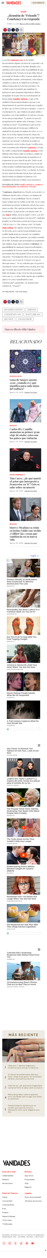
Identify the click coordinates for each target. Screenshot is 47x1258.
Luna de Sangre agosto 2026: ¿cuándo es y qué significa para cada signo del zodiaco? (24, 384)
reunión (8, 319)
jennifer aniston (13, 309)
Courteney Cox (12, 314)
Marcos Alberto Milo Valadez (30, 24)
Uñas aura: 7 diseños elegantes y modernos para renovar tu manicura (23, 1067)
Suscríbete (38, 3)
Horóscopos (16, 376)
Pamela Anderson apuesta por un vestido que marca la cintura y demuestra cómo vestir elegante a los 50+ (24, 1108)
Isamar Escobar (31, 392)
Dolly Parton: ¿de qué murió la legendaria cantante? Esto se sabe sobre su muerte (25, 1087)
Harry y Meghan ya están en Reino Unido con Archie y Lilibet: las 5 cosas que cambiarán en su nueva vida (25, 533)
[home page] (14, 3)
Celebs (23, 12)
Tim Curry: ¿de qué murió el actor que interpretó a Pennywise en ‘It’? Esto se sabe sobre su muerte (25, 483)
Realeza (13, 426)
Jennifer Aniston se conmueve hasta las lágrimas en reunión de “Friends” (22, 185)
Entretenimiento (17, 475)
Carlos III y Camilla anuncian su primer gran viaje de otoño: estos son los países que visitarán (25, 433)
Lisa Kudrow (25, 319)
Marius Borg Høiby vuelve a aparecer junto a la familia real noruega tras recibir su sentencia (25, 1096)
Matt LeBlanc (32, 314)
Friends (31, 309)
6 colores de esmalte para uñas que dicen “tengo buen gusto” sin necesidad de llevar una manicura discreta (24, 1076)
